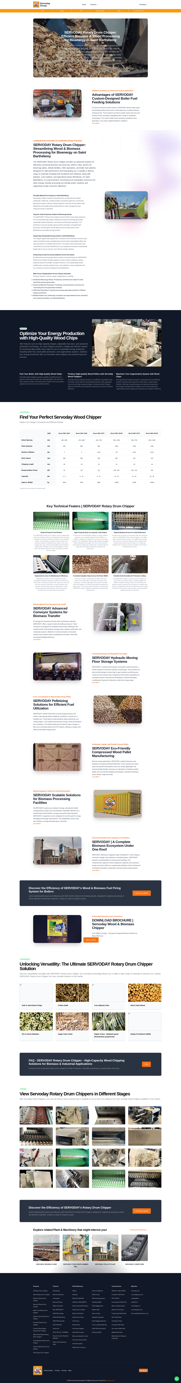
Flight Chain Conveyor (79, 1347)
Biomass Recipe (57, 1302)
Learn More (96, 123)
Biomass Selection (58, 1294)
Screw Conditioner (97, 1291)
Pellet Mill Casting (58, 1313)
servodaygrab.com (136, 1309)
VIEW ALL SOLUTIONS (118, 1291)
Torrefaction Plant (117, 1321)
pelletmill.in (134, 1302)
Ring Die (74, 1294)
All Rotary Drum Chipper (40, 1291)
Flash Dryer (75, 1321)
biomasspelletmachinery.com (139, 1313)
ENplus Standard (58, 1306)
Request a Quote (141, 893)
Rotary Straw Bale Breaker (80, 1306)
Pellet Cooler (96, 1294)
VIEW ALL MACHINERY (79, 1302)
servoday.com (135, 1291)
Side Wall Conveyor (78, 1332)
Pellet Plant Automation (99, 1328)
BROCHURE (91, 940)
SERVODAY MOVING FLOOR (46, 1264)
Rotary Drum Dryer (78, 1317)
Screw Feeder (96, 1313)
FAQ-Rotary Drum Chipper (41, 1352)
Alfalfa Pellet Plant (117, 1332)
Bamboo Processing (118, 1309)
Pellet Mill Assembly (58, 1321)
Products (93, 4)
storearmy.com (110, 1380)
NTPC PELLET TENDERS (60, 1332)
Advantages (56, 1291)
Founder (64, 1370)
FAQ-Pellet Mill (57, 1324)
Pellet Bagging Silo (97, 1306)
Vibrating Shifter (97, 1302)
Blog (69, 1370)
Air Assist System (77, 1343)
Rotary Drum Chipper (78, 1309)
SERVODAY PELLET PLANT (105, 1264)
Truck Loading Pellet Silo (99, 1324)
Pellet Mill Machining (59, 1317)
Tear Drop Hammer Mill (79, 1340)
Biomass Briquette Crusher (80, 1336)
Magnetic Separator (98, 1317)
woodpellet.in (135, 1298)
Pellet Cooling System (98, 1298)
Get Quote (144, 4)
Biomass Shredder (77, 1313)
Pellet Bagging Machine (99, 1321)
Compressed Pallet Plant (119, 1313)
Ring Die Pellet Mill (78, 1298)
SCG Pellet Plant (117, 1317)
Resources (56, 1328)
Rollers (74, 1291)
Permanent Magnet (78, 1328)
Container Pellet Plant (118, 1294)
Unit (49, 433)
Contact (57, 1370)
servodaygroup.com (137, 1294)
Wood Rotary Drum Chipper (41, 1294)
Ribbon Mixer (96, 1309)
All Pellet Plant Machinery (139, 1230)
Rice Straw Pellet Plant (118, 1328)
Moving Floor (76, 1324)
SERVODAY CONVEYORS (134, 1264)
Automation (56, 1298)
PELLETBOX (115, 1298)
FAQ (146, 1064)
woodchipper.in (135, 1306)
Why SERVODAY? (58, 1309)
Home (84, 4)
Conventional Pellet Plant (119, 1302)
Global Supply (48, 1370)
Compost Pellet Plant (118, 1324)
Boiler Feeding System (118, 1306)
